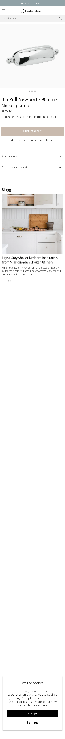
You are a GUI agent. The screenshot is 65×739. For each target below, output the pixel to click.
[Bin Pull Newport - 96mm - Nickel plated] (29, 91)
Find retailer (31, 131)
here (44, 705)
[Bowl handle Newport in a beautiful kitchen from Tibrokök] (32, 91)
